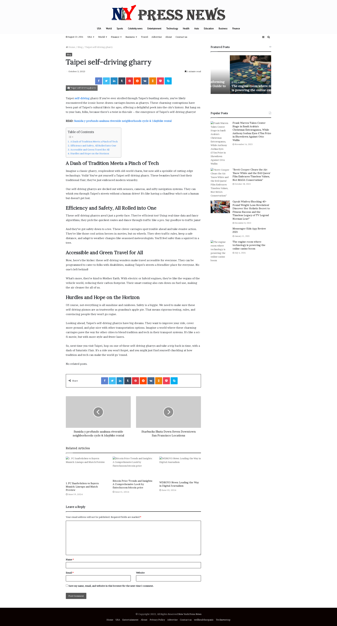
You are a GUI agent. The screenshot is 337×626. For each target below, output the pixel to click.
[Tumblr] (121, 80)
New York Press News (189, 614)
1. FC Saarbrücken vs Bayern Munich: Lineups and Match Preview (82, 487)
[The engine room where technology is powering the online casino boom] (220, 251)
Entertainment (154, 28)
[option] (241, 74)
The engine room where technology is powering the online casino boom (239, 88)
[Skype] (168, 80)
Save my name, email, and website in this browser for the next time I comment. (111, 585)
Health (186, 28)
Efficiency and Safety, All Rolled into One (93, 145)
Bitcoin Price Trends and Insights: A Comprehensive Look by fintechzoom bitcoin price (133, 484)
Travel (144, 36)
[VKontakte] (144, 80)
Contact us (181, 36)
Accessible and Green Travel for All (89, 149)
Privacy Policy (157, 619)
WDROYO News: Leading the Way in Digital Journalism (179, 484)
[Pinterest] (129, 80)
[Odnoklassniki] (152, 80)
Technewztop (223, 619)
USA (99, 28)
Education (209, 28)
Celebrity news (135, 28)
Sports (120, 28)
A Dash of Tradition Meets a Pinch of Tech (94, 141)
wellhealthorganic (204, 619)
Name (70, 559)
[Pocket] (160, 80)
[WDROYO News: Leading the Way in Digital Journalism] (180, 468)
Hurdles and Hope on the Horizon (89, 153)
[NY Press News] (168, 12)
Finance (236, 28)
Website (140, 572)
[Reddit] (137, 80)
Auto (196, 28)
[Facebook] (98, 80)
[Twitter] (106, 80)
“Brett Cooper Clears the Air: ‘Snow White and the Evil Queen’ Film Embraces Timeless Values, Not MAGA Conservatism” (251, 175)
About (168, 36)
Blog (80, 47)
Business (223, 28)
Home (71, 47)
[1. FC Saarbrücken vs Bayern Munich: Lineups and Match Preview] (86, 468)
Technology (172, 28)
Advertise (156, 36)
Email (70, 572)
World (109, 28)
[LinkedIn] (114, 80)
